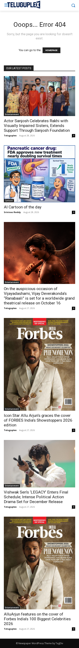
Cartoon (9, 200)
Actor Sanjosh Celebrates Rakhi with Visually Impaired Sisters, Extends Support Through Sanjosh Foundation (37, 126)
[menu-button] (6, 5)
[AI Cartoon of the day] (39, 173)
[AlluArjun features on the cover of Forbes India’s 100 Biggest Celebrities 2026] (39, 563)
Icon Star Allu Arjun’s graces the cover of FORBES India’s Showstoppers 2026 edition (38, 420)
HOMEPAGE (51, 50)
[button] (73, 5)
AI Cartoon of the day (22, 207)
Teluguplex (10, 135)
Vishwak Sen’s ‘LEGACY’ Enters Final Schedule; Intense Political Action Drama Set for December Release (36, 497)
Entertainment (12, 114)
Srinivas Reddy (12, 212)
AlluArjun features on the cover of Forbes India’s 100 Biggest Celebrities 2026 (37, 619)
